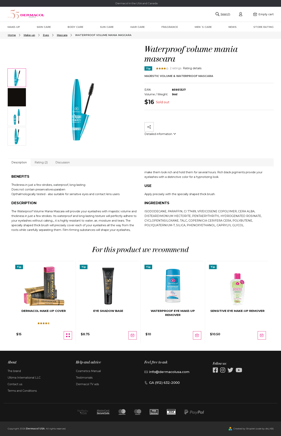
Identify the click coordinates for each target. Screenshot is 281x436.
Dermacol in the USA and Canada (136, 3)
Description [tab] (19, 162)
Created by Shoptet (244, 428)
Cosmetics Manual (88, 371)
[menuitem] (14, 27)
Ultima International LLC (24, 377)
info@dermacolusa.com (169, 372)
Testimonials (84, 377)
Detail (68, 335)
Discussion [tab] (62, 162)
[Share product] (149, 126)
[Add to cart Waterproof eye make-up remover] (197, 335)
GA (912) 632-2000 (164, 383)
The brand (14, 371)
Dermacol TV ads (87, 384)
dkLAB (269, 428)
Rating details (192, 68)
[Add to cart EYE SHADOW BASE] (132, 335)
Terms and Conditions (22, 390)
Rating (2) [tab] (41, 162)
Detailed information (158, 134)
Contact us (15, 384)
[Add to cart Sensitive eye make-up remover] (262, 335)
